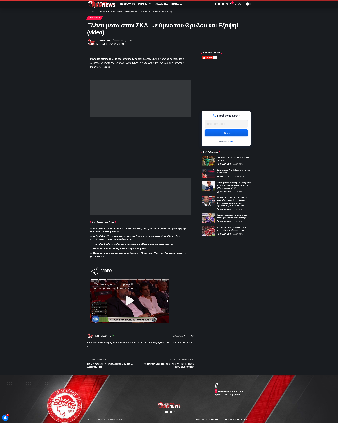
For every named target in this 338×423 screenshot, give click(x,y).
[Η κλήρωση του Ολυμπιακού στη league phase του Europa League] (208, 231)
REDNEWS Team (103, 40)
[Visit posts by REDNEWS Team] (91, 42)
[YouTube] (219, 4)
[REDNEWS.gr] (101, 4)
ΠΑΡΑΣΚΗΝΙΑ (94, 18)
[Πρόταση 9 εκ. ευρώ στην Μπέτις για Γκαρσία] (208, 161)
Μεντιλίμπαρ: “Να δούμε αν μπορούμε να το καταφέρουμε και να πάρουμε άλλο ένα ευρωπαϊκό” (234, 185)
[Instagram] (226, 4)
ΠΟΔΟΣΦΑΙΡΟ (225, 164)
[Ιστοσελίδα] (185, 336)
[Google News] (223, 4)
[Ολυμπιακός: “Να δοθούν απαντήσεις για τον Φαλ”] (208, 173)
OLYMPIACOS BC (225, 176)
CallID (231, 142)
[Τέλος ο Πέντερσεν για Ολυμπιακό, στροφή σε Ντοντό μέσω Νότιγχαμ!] (208, 218)
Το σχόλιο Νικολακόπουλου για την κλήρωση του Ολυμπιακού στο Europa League (133, 244)
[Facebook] (215, 4)
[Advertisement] (140, 98)
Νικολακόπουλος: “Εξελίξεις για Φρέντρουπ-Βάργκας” (120, 248)
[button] (192, 4)
